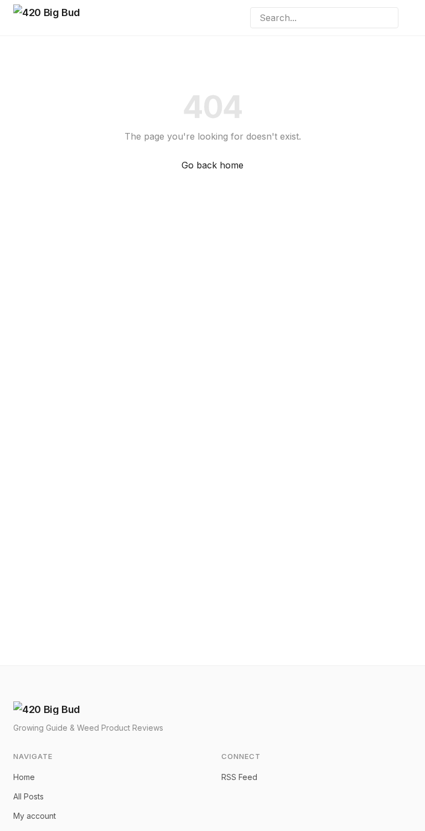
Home (24, 777)
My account (34, 815)
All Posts (28, 796)
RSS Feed (239, 777)
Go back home (212, 165)
